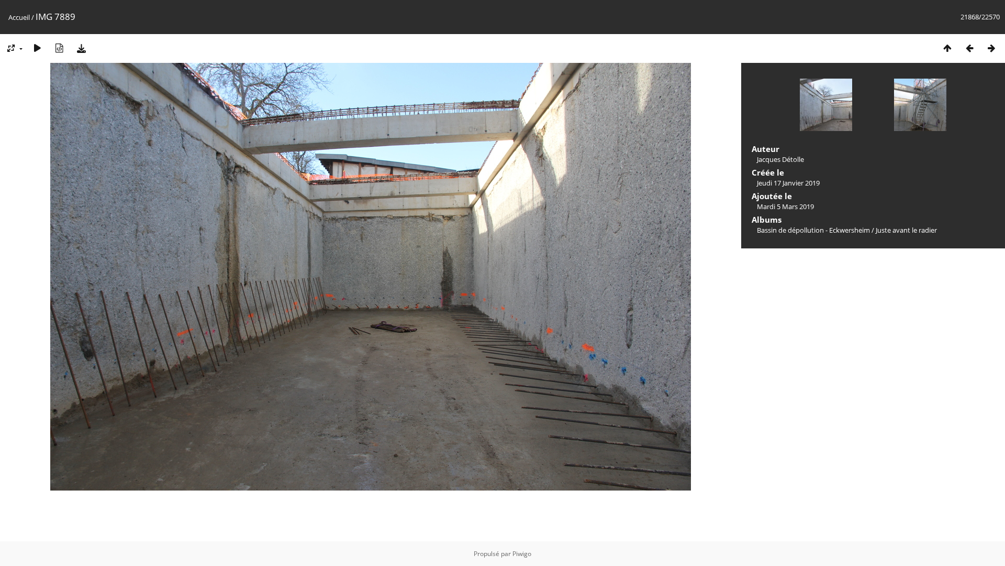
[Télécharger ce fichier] (81, 48)
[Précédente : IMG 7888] (969, 48)
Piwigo (521, 553)
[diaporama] (37, 48)
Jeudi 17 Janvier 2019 (788, 183)
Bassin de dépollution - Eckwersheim (813, 230)
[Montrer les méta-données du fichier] (59, 48)
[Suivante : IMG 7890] (991, 48)
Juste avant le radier (906, 230)
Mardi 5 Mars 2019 (785, 206)
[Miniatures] (947, 48)
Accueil (19, 17)
